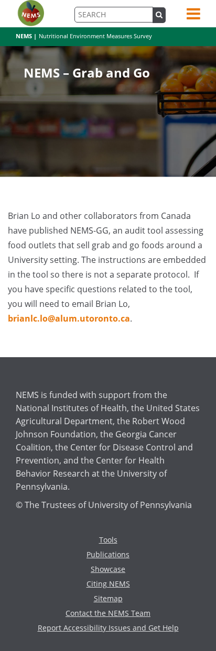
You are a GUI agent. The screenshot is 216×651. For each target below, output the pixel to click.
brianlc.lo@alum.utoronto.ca (69, 318)
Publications (108, 554)
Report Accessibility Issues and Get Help (108, 628)
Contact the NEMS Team (108, 613)
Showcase (108, 569)
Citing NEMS (108, 584)
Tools (108, 540)
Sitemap (108, 598)
